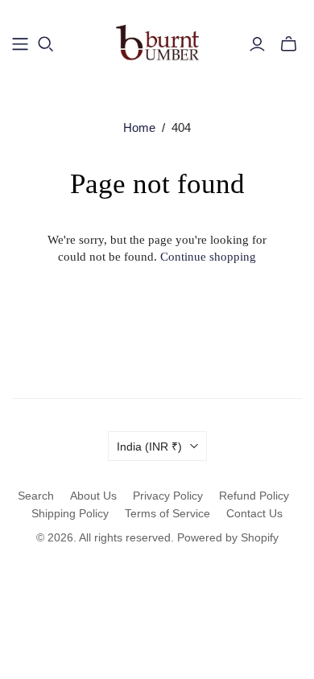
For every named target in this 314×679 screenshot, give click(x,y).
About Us (93, 495)
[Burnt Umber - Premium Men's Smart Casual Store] (157, 41)
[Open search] (46, 44)
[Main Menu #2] (20, 44)
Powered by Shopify (228, 537)
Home (139, 127)
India (149, 446)
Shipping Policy (70, 513)
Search (36, 495)
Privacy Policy (168, 495)
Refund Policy (254, 495)
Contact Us (254, 513)
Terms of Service (167, 513)
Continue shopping (208, 256)
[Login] (257, 44)
